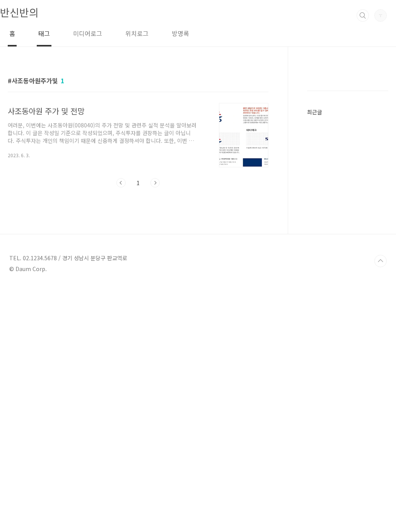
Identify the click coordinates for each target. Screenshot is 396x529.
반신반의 (19, 12)
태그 (44, 33)
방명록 (180, 33)
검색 (363, 15)
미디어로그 (87, 33)
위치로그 (136, 33)
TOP (380, 261)
